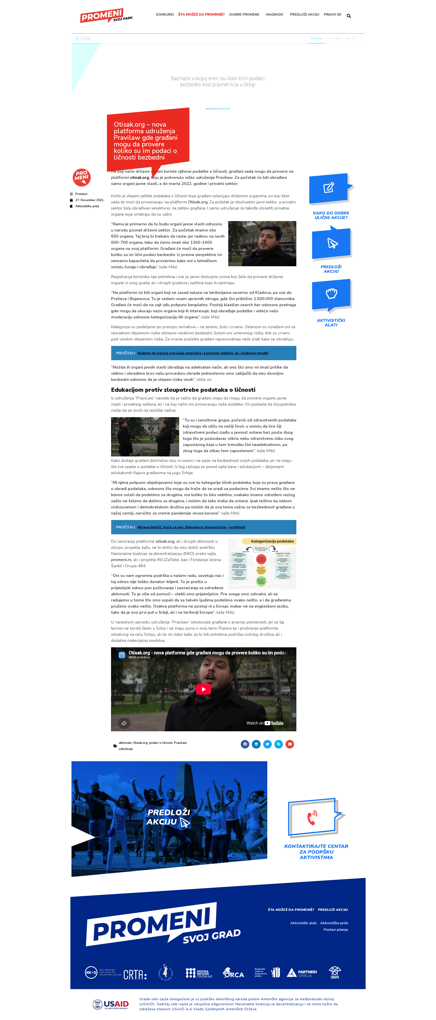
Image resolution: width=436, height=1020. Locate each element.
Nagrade (274, 14)
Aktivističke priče (87, 206)
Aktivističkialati (331, 323)
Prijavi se (332, 14)
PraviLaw (180, 743)
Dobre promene (244, 14)
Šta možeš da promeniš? (201, 14)
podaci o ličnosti (160, 743)
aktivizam (125, 743)
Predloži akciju (304, 14)
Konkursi (164, 14)
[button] (245, 744)
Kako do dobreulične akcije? (331, 215)
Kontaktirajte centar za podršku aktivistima (316, 852)
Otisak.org (140, 743)
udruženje (126, 749)
